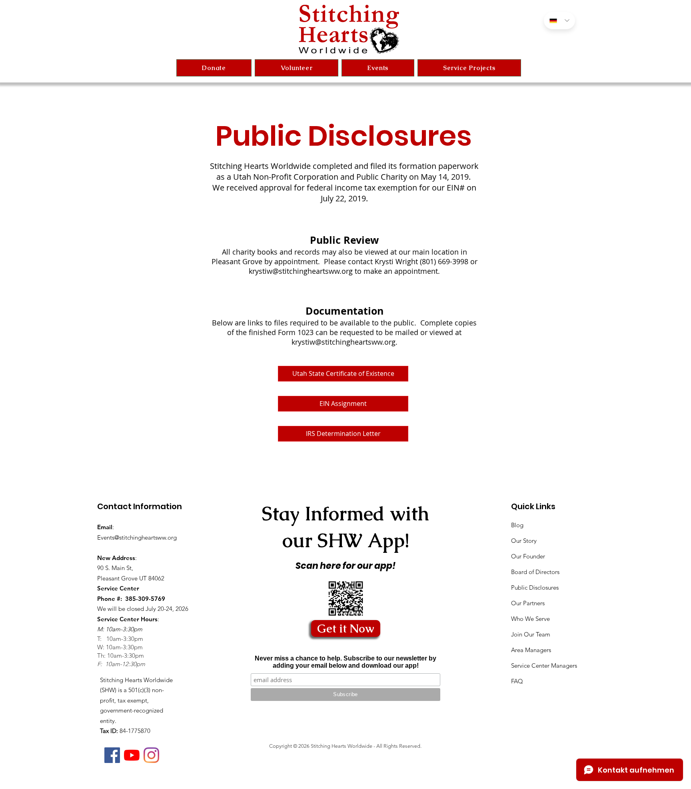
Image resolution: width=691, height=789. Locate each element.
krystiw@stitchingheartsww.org (301, 271)
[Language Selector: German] (559, 20)
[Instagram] (151, 755)
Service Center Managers (544, 665)
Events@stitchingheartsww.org (137, 537)
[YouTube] (132, 755)
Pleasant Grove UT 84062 (130, 578)
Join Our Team (530, 634)
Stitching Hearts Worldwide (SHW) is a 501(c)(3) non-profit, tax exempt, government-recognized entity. (136, 700)
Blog (517, 525)
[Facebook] (112, 755)
